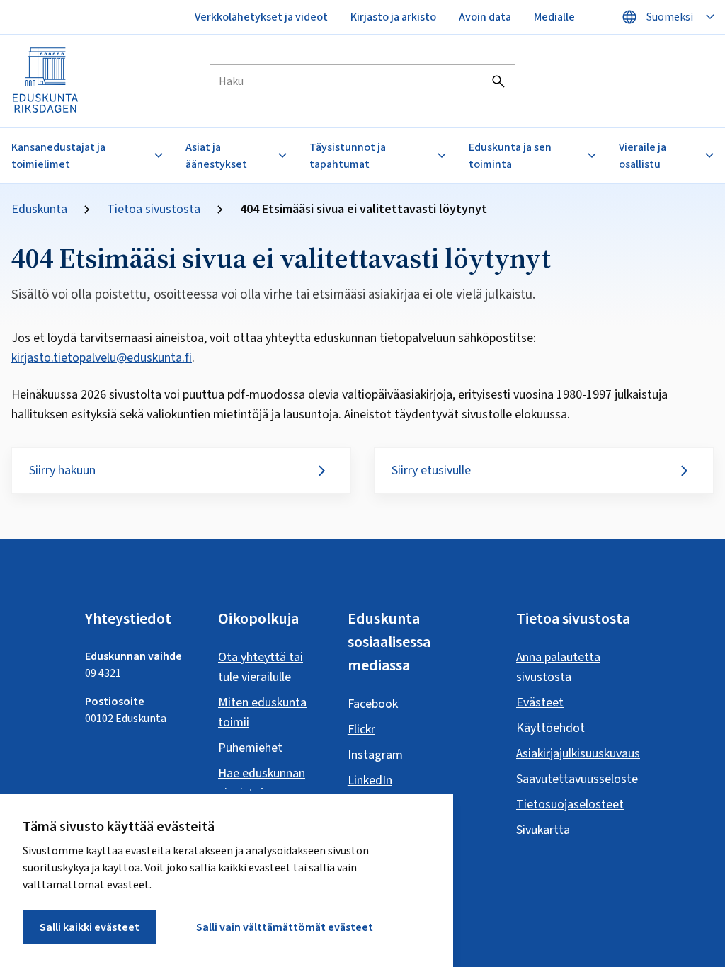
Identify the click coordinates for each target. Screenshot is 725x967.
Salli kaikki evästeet (89, 927)
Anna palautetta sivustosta (558, 667)
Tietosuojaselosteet (570, 804)
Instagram (375, 755)
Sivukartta (543, 830)
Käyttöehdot (550, 728)
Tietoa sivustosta (153, 209)
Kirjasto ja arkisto (393, 17)
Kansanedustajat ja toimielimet (58, 155)
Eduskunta (39, 209)
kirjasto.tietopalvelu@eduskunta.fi (101, 358)
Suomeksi (669, 17)
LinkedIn (370, 780)
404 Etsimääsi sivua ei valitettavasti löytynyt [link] (363, 209)
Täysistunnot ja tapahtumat (347, 155)
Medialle (554, 17)
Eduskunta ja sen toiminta (510, 155)
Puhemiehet (250, 748)
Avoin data (485, 17)
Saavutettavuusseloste (577, 779)
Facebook (373, 704)
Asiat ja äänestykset (216, 155)
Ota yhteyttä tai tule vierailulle (260, 667)
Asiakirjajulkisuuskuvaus (578, 753)
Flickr (361, 729)
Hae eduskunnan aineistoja (261, 783)
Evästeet (540, 702)
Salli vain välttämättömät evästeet (284, 927)
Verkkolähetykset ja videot (261, 17)
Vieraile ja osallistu (642, 155)
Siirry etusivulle (431, 470)
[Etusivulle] (46, 81)
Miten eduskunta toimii (262, 712)
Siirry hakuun (62, 470)
